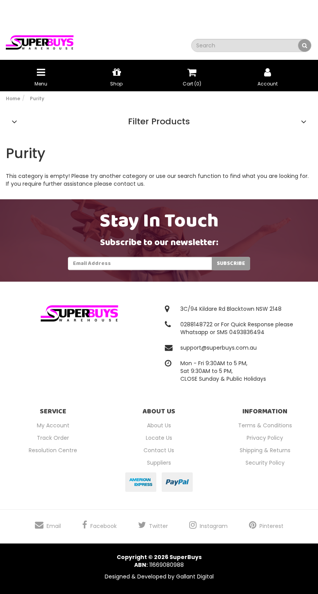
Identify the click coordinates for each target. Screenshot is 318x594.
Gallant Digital (195, 576)
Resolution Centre (53, 450)
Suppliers (159, 463)
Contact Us (158, 450)
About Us (159, 425)
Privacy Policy (265, 438)
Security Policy (265, 463)
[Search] (304, 45)
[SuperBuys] (40, 40)
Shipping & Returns (265, 450)
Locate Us (159, 438)
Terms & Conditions (265, 425)
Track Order (53, 438)
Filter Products (159, 121)
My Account (53, 425)
